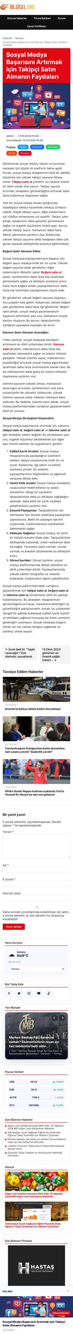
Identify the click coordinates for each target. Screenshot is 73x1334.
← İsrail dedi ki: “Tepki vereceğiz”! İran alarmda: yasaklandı (20, 653)
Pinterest (25, 153)
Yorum (8, 832)
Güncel (19, 38)
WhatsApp (53, 147)
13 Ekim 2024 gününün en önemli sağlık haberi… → (51, 655)
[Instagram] (29, 994)
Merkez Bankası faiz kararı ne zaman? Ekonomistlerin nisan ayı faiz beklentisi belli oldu (37, 1140)
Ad (6, 865)
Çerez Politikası (36, 26)
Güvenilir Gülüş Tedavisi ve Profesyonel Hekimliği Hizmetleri (35, 1154)
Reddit (12, 153)
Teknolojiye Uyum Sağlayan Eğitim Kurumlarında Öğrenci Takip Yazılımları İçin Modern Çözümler (34, 1134)
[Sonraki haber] (62, 1018)
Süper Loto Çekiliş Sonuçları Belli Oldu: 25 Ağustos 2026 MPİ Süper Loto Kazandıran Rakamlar (36, 1127)
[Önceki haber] (55, 1018)
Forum (62, 18)
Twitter (23, 147)
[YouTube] (39, 994)
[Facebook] (9, 994)
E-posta (9, 879)
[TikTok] (49, 994)
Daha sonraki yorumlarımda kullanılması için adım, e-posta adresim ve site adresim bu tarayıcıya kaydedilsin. (36, 915)
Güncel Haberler (17, 18)
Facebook (37, 147)
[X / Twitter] (19, 994)
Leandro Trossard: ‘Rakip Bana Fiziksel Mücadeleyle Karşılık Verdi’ (36, 1147)
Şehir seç (14, 962)
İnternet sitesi (12, 893)
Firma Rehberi (42, 18)
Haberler (7, 38)
